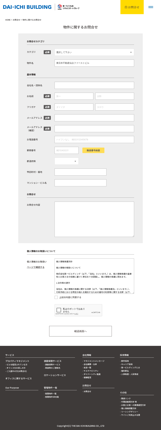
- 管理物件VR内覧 (51, 396)
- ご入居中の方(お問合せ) (16, 371)
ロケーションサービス (55, 375)
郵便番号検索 (93, 150)
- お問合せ (86, 391)
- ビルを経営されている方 (16, 364)
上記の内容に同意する (70, 297)
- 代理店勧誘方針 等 (128, 401)
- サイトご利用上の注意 (130, 415)
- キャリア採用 (126, 364)
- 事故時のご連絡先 (52, 367)
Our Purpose (12, 387)
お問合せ (16, 19)
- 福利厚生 (124, 370)
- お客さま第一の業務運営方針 (133, 405)
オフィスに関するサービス (18, 378)
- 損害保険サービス (52, 364)
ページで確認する (35, 267)
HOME (8, 19)
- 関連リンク (125, 398)
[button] (151, 7)
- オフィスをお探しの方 (15, 367)
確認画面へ (80, 331)
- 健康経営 (86, 377)
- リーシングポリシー (129, 411)
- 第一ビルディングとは (130, 367)
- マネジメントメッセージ (93, 361)
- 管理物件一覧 (50, 393)
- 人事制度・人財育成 (129, 374)
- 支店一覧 (86, 367)
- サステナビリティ (90, 370)
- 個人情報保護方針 (128, 408)
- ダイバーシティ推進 (91, 374)
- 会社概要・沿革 (89, 364)
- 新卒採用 (124, 361)
